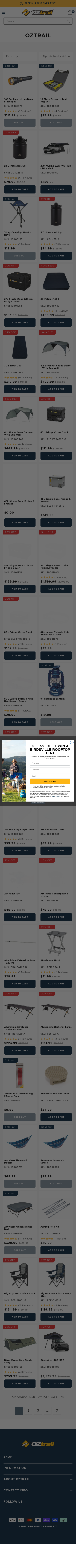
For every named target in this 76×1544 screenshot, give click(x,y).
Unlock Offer (49, 782)
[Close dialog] (71, 742)
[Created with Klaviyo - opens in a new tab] (38, 803)
